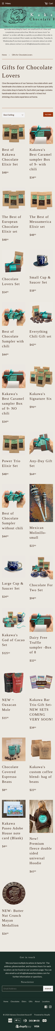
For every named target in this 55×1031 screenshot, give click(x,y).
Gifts (30, 1001)
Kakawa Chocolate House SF (21, 1015)
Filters (48, 114)
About (37, 1001)
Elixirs (24, 1001)
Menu (8, 3)
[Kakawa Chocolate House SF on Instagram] (50, 1007)
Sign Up (48, 989)
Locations (46, 1001)
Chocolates (15, 1001)
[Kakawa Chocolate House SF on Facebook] (45, 1007)
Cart (50, 3)
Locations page (37, 969)
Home (4, 55)
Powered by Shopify (42, 1015)
